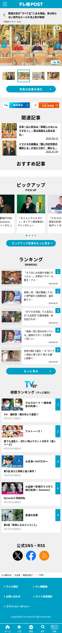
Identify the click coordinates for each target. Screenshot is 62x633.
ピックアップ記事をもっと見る (31, 243)
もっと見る (31, 371)
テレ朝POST (31, 4)
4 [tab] (35, 235)
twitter (18, 556)
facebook (31, 556)
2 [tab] (29, 235)
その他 (17, 575)
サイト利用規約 (43, 596)
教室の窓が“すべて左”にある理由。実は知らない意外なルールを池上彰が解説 (30, 575)
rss (44, 556)
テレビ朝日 (12, 586)
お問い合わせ (13, 596)
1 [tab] (26, 235)
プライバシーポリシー (18, 606)
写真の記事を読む (31, 89)
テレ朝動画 (41, 586)
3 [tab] (32, 235)
